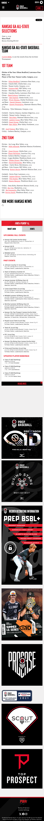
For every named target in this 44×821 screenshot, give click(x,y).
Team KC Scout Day (11, 328)
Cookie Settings (23, 810)
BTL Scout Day (10, 334)
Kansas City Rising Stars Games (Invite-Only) (20, 341)
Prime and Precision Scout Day (15, 348)
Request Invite (9, 243)
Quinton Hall (13, 88)
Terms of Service (23, 808)
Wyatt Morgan (14, 100)
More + (39, 8)
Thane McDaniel (14, 153)
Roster (12, 268)
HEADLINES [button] (22, 383)
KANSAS (4, 3)
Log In (37, 2)
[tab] (12, 229)
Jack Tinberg (10, 129)
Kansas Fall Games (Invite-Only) (15, 240)
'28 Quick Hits (23, 317)
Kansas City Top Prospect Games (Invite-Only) (20, 312)
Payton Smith (10, 192)
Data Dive (26, 268)
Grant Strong (13, 122)
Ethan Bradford (14, 81)
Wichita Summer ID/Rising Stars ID (17, 304)
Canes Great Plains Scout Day (15, 289)
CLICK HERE (7, 57)
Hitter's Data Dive (29, 275)
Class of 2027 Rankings (12, 360)
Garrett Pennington (16, 104)
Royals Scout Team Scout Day (15, 321)
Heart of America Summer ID (15, 272)
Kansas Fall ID (9, 246)
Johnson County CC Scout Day (15, 265)
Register (7, 249)
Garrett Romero (15, 102)
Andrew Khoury (15, 176)
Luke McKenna (15, 369)
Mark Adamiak (14, 146)
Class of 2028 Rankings (12, 366)
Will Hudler (13, 179)
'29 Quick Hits (31, 317)
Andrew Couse (14, 120)
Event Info (16, 243)
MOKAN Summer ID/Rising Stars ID (17, 296)
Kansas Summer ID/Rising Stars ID (16, 280)
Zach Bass (12, 117)
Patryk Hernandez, (15, 162)
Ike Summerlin (11, 190)
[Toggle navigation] (3, 7)
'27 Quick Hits (14, 317)
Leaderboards (19, 268)
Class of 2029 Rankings (12, 373)
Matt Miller (13, 124)
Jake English (13, 97)
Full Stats (7, 268)
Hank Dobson (13, 95)
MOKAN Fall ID (10, 253)
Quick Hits (13, 277)
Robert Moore (15, 169)
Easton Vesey (17, 376)
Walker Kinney (14, 160)
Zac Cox (10, 188)
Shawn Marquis (14, 181)
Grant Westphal (15, 363)
